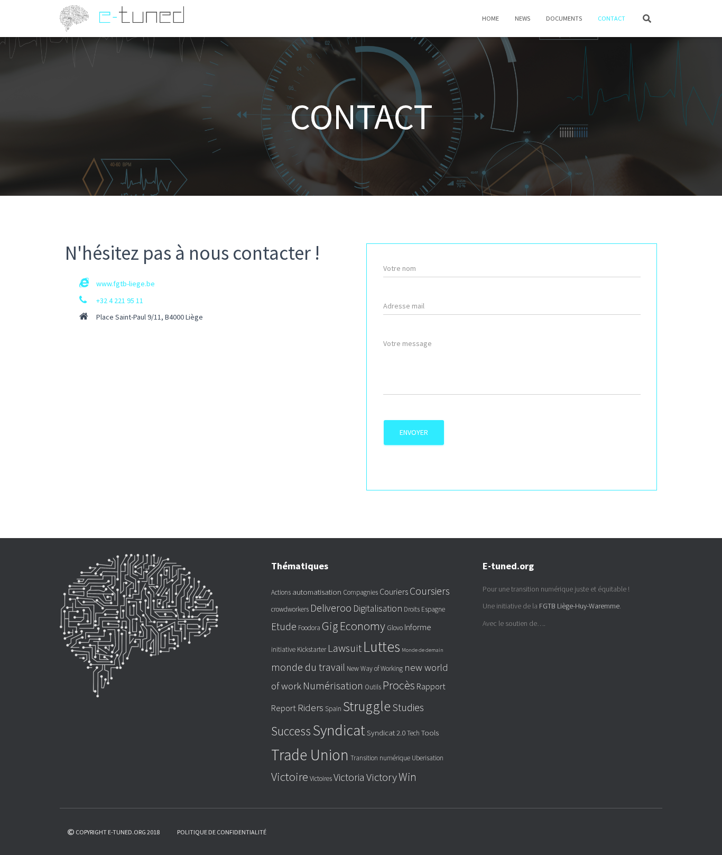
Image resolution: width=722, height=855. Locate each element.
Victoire (289, 776)
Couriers (393, 591)
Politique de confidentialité (221, 832)
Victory (381, 777)
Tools (430, 732)
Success (291, 731)
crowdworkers (290, 609)
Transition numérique (380, 757)
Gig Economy (353, 625)
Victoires (321, 778)
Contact (611, 18)
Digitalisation (377, 608)
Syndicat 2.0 (386, 732)
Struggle (367, 706)
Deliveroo (330, 608)
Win (407, 777)
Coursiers (430, 591)
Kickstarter (311, 649)
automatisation (316, 592)
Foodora (309, 627)
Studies (408, 707)
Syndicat (338, 730)
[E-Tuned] (122, 18)
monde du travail (308, 667)
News (522, 18)
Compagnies (360, 592)
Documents (564, 18)
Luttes (381, 647)
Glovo (395, 627)
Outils (373, 687)
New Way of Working (375, 668)
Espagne (433, 609)
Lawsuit (345, 648)
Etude (284, 626)
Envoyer (414, 432)
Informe (417, 627)
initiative (283, 649)
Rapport (431, 686)
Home (490, 18)
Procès (399, 685)
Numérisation (333, 686)
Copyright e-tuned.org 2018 (118, 832)
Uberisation (427, 757)
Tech (413, 733)
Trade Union (310, 755)
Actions (281, 592)
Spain (333, 708)
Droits (412, 609)
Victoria (349, 777)
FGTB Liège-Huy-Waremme (579, 606)
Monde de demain (422, 650)
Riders (310, 708)
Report (283, 708)
